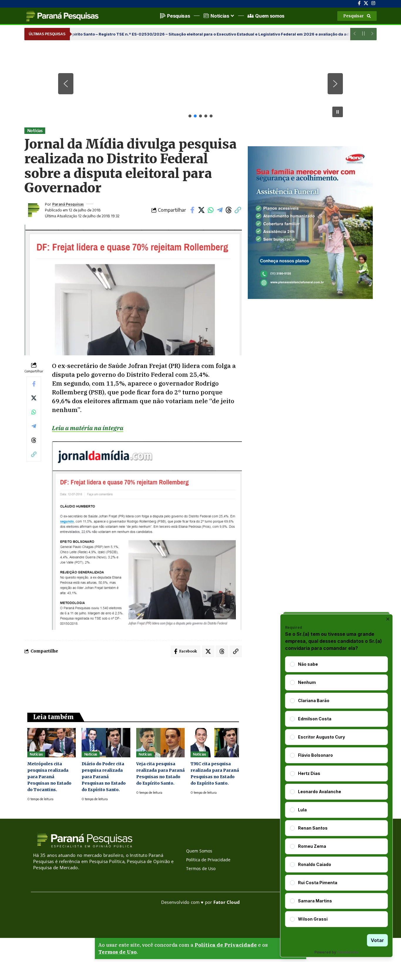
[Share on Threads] (229, 210)
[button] (357, 16)
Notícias (35, 130)
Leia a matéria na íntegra (87, 428)
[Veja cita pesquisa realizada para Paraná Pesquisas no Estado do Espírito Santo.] (160, 742)
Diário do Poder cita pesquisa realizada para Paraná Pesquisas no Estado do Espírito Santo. (104, 776)
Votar (377, 940)
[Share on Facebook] (192, 210)
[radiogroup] (336, 791)
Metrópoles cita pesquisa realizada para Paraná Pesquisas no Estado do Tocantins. (49, 776)
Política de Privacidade (226, 945)
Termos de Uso (117, 952)
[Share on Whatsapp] (210, 210)
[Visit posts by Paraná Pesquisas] (33, 210)
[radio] (292, 664)
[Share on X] (201, 210)
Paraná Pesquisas (68, 204)
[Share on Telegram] (219, 210)
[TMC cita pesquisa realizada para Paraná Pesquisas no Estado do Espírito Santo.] (215, 742)
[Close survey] (387, 619)
